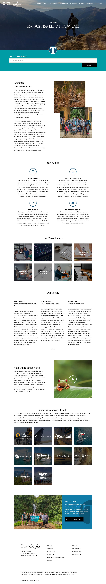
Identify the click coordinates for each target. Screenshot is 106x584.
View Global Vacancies (74, 519)
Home (39, 3)
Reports (49, 560)
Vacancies (89, 3)
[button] (52, 349)
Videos (81, 3)
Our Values (53, 3)
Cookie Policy (76, 554)
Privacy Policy (76, 551)
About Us (49, 545)
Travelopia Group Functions (55, 557)
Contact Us (76, 545)
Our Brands (49, 548)
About (45, 3)
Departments (63, 3)
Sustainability (50, 551)
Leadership (50, 554)
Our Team (73, 3)
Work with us (76, 548)
